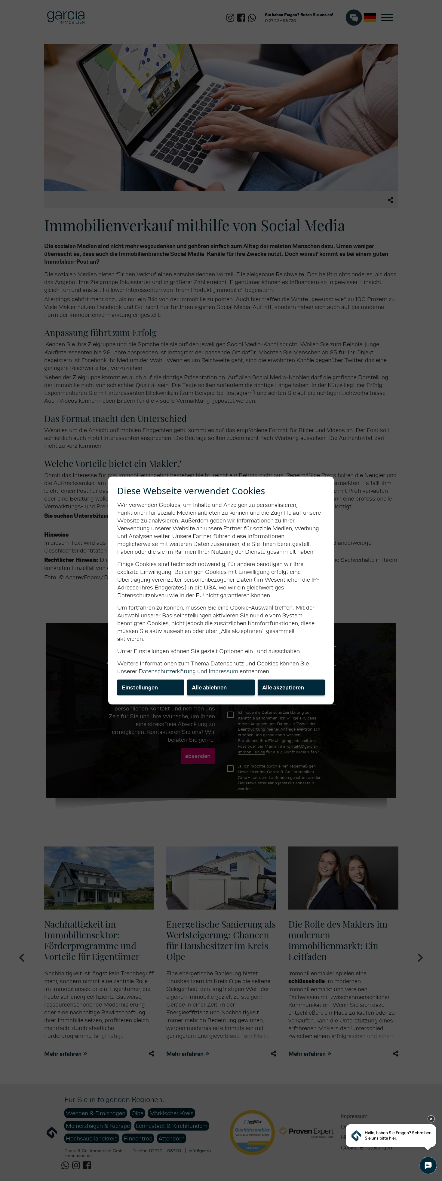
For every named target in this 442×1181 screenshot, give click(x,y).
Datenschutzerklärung (167, 671)
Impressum (223, 671)
